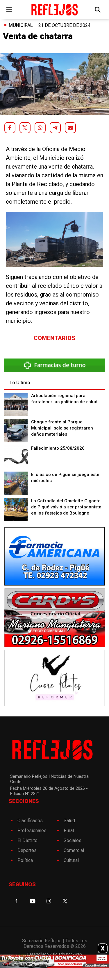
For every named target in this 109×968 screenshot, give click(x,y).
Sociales (72, 840)
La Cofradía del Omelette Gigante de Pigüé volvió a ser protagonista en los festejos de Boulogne (66, 507)
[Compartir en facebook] (9, 127)
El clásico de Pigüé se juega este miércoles (65, 477)
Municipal (21, 25)
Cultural (71, 860)
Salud (69, 820)
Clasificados (30, 820)
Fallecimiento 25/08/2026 (58, 448)
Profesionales (32, 830)
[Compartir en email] (70, 127)
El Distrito (27, 840)
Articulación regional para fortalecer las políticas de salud (64, 398)
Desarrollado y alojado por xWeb (54, 954)
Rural (69, 830)
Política (25, 860)
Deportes (27, 850)
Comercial (74, 850)
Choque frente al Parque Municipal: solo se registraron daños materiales (62, 428)
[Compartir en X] (25, 127)
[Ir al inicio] (54, 9)
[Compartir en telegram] (55, 127)
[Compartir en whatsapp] (40, 127)
